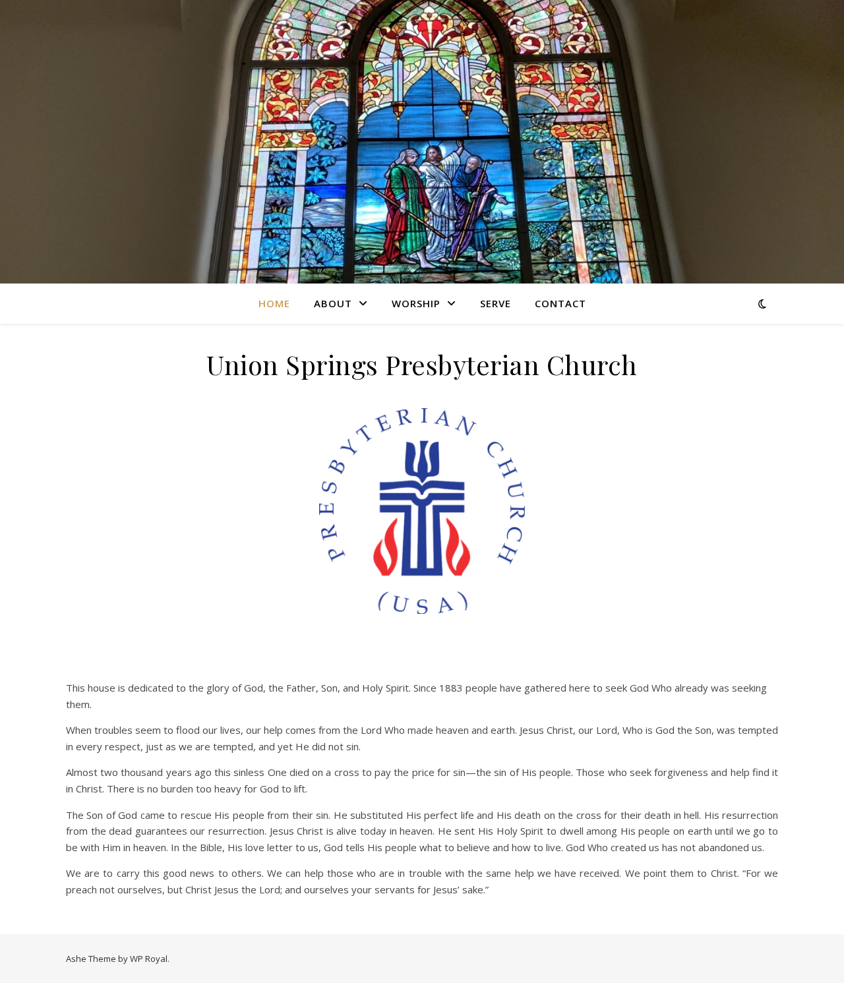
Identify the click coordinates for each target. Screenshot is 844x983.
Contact (560, 303)
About (333, 303)
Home (274, 303)
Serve (495, 303)
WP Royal (148, 959)
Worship (416, 303)
